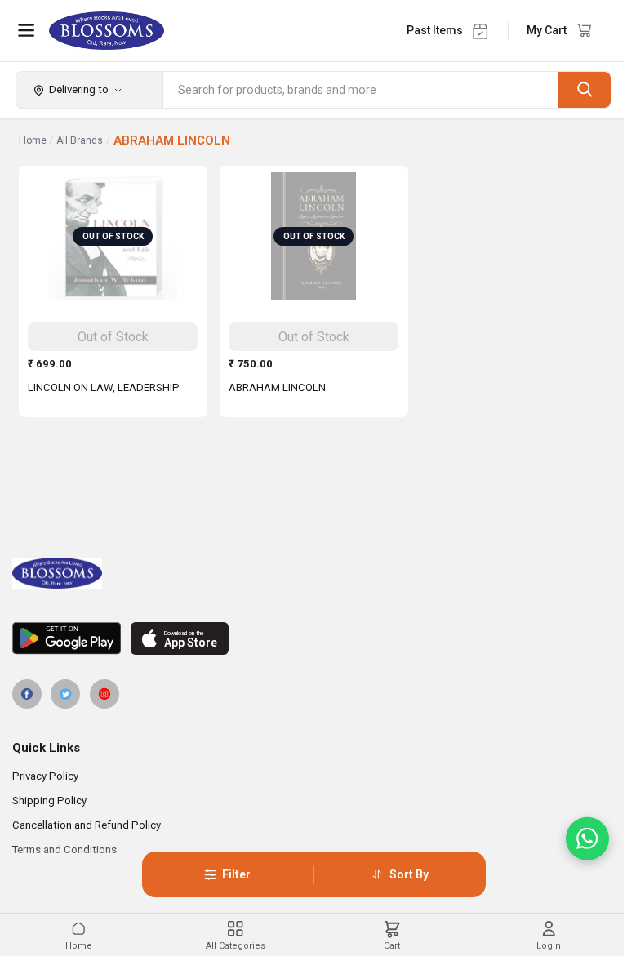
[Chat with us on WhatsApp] (587, 838)
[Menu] (26, 30)
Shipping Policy (49, 800)
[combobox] (361, 90)
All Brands (79, 140)
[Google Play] (66, 638)
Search (584, 89)
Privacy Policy (45, 776)
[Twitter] (65, 694)
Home (33, 140)
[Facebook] (27, 694)
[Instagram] (104, 694)
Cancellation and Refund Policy (86, 825)
